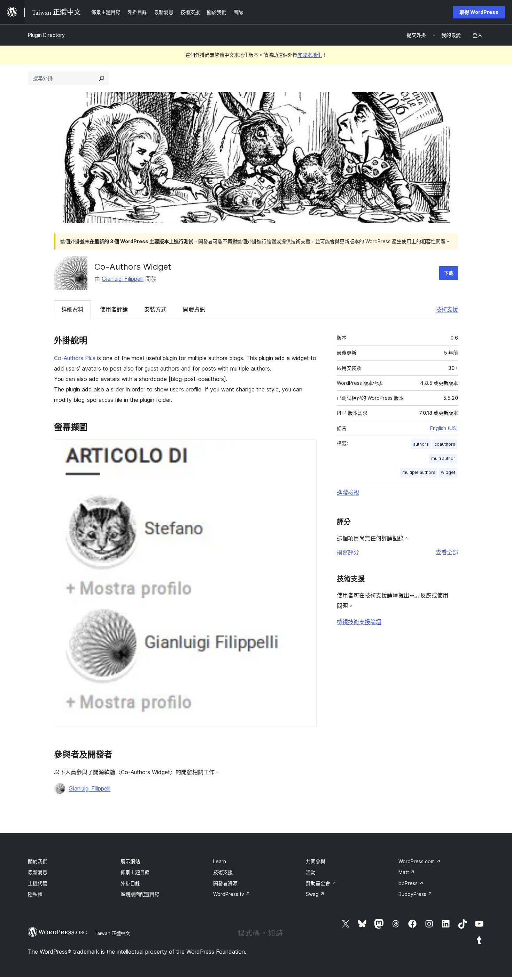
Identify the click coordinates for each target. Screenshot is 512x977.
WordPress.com (419, 861)
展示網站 (130, 861)
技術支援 (447, 309)
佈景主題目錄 (135, 872)
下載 (448, 273)
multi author (443, 458)
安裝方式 (155, 309)
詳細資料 (72, 309)
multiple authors (418, 472)
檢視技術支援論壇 (359, 621)
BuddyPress (415, 894)
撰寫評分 (348, 552)
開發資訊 (194, 309)
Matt (406, 872)
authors (421, 444)
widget (448, 472)
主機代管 (37, 883)
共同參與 (315, 861)
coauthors (444, 444)
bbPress (411, 883)
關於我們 (37, 861)
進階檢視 (348, 492)
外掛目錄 (130, 883)
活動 (311, 872)
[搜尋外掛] (102, 78)
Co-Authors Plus (74, 358)
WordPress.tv (231, 894)
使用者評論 (114, 309)
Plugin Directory (46, 35)
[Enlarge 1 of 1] (307, 448)
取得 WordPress (478, 12)
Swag (315, 894)
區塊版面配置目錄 (140, 894)
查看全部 (447, 552)
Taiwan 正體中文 (112, 933)
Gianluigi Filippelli (122, 278)
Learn (219, 861)
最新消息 (37, 872)
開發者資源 (225, 883)
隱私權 (35, 894)
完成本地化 (309, 55)
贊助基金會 (321, 883)
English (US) (444, 428)
